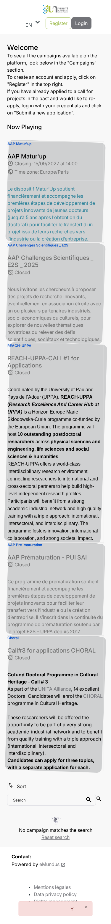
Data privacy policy (55, 894)
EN (33, 23)
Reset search (55, 837)
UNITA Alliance (54, 689)
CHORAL (93, 696)
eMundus (49, 864)
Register (58, 23)
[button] (55, 192)
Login (81, 23)
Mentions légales (52, 887)
